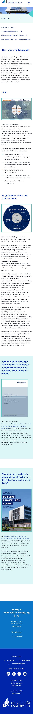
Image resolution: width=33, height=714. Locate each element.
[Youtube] (25, 674)
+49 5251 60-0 (16, 693)
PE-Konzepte (5, 18)
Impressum (18, 636)
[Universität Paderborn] (16, 702)
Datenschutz (26, 660)
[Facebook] (14, 674)
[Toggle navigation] (19, 18)
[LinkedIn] (19, 674)
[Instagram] (8, 674)
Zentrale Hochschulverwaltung (15, 1)
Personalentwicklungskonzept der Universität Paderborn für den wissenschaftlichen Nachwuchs (16, 426)
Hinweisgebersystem (18, 663)
